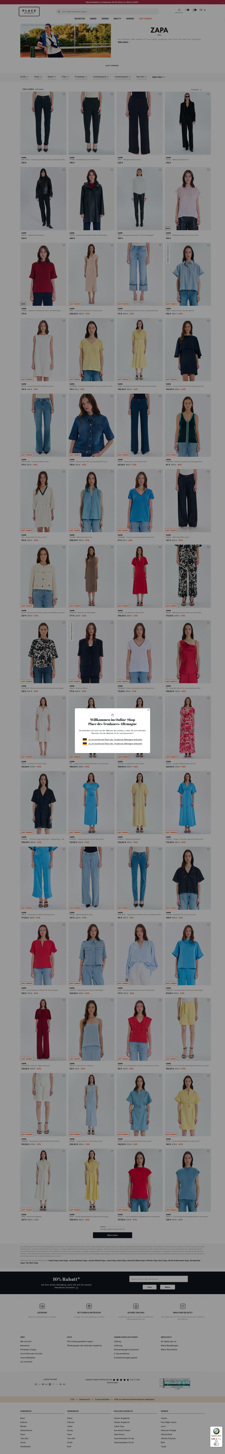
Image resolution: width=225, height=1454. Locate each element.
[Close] (148, 710)
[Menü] (220, 1428)
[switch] (216, 1444)
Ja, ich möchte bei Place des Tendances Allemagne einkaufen (115, 739)
